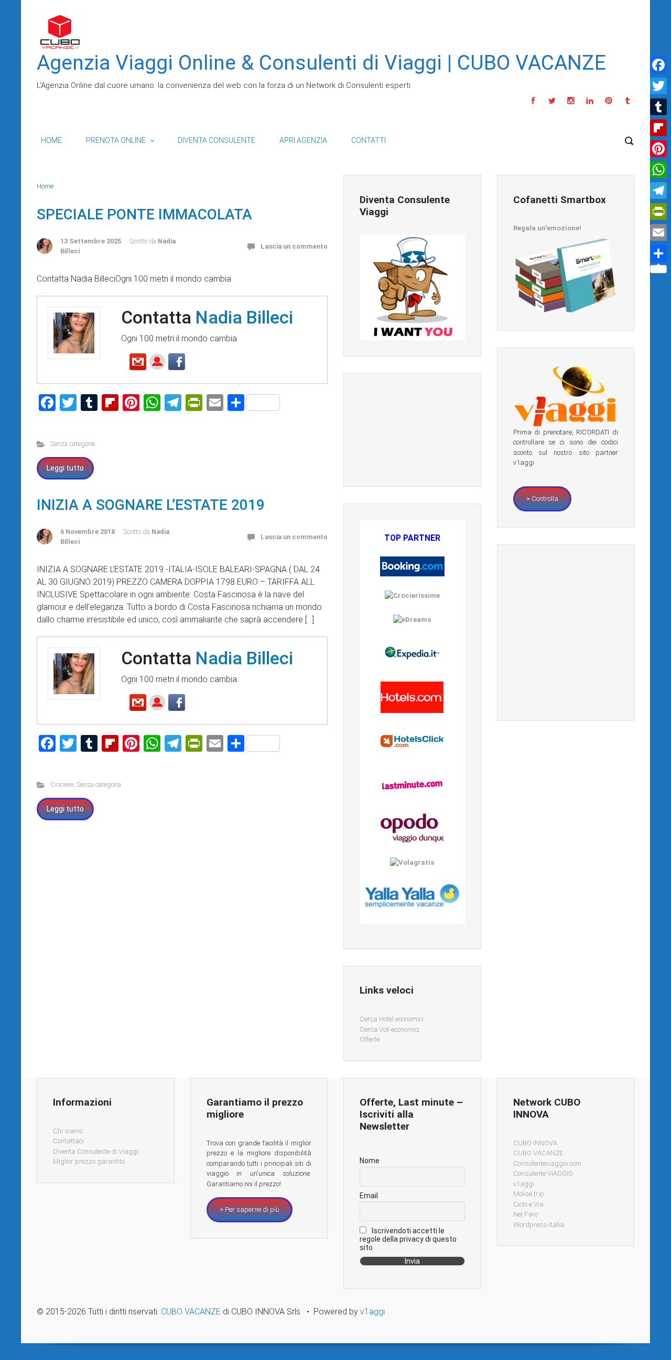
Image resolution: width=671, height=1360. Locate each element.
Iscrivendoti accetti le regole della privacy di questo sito (408, 1239)
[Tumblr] (626, 100)
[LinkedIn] (590, 100)
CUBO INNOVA (535, 1143)
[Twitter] (552, 100)
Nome (370, 1160)
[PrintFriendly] (658, 211)
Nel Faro (525, 1214)
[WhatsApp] (658, 169)
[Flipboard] (658, 127)
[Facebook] (533, 100)
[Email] (658, 232)
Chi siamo (68, 1131)
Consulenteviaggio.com (547, 1163)
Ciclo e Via (528, 1204)
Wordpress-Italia (538, 1225)
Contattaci (68, 1141)
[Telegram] (658, 190)
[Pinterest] (608, 100)
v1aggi (523, 1184)
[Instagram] (571, 100)
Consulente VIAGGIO (543, 1173)
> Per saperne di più (249, 1209)
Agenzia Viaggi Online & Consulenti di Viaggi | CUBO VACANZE (321, 63)
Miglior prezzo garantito (89, 1161)
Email (369, 1195)
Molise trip (528, 1194)
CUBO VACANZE (538, 1153)
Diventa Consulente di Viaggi (95, 1151)
